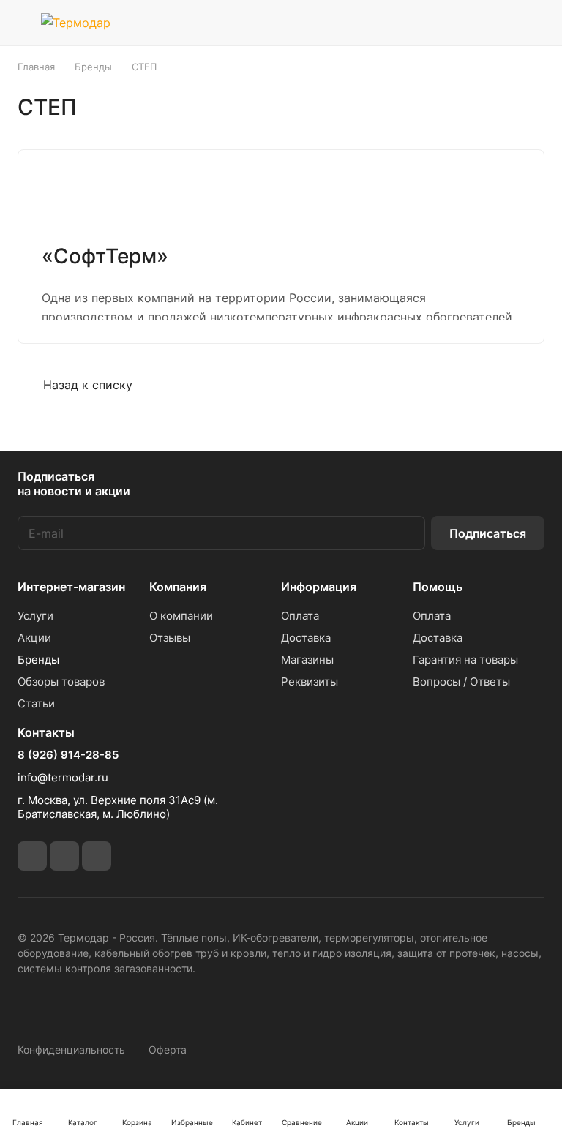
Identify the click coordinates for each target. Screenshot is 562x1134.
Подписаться (487, 533)
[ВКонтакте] (32, 856)
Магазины (307, 659)
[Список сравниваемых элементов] (459, 22)
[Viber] (64, 856)
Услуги (35, 616)
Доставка (306, 638)
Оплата (300, 616)
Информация (318, 586)
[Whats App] (96, 856)
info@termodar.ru (63, 777)
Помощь (437, 586)
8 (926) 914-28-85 (68, 755)
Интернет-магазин (71, 586)
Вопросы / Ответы (461, 681)
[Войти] (422, 22)
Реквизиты (309, 681)
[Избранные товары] (496, 22)
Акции (34, 638)
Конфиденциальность (71, 1049)
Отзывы (169, 638)
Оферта (168, 1049)
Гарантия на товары (465, 659)
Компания (177, 586)
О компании (181, 616)
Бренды (38, 659)
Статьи (36, 703)
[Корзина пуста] (534, 22)
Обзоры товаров (61, 681)
